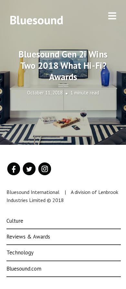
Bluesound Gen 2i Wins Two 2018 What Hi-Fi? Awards (63, 65)
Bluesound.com (23, 268)
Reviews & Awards (28, 236)
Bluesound (36, 19)
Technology (20, 252)
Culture (14, 220)
